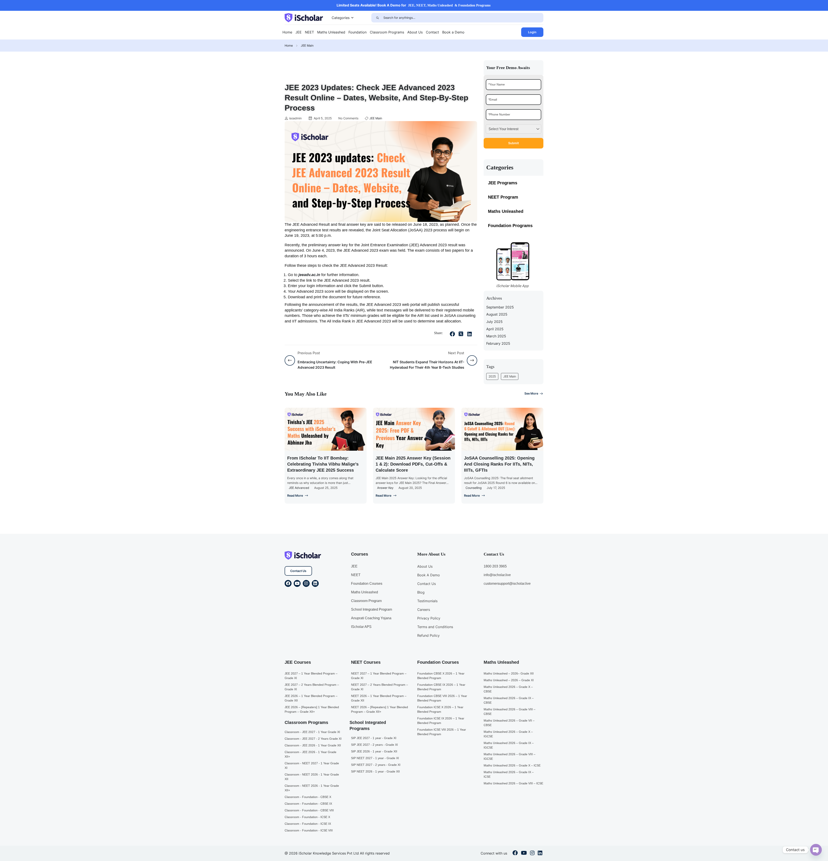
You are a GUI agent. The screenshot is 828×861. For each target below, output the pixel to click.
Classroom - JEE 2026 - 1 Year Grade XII (313, 745)
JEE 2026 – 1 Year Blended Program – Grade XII (311, 698)
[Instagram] (306, 583)
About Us (415, 32)
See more (531, 393)
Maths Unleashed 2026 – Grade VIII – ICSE (513, 783)
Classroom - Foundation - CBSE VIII (309, 810)
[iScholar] (304, 17)
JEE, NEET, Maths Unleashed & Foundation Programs (449, 5)
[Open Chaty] (816, 850)
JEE (298, 32)
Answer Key (385, 488)
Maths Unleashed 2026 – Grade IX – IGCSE (509, 745)
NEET (309, 32)
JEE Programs (502, 182)
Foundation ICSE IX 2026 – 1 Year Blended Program (440, 721)
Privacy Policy (428, 618)
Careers (423, 609)
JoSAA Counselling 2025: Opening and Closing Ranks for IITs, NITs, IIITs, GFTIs (499, 464)
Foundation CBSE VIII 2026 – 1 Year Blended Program (442, 698)
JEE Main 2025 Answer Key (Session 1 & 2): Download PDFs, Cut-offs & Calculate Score (413, 464)
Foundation (357, 32)
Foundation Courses (366, 583)
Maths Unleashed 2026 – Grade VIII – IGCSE (509, 756)
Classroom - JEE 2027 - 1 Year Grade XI (312, 732)
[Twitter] (461, 334)
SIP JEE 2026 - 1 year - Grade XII (374, 751)
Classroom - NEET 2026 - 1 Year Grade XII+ (312, 788)
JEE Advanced (299, 488)
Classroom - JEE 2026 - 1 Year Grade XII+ (310, 754)
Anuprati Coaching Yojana (371, 618)
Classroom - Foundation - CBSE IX (308, 803)
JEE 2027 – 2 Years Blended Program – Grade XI (312, 687)
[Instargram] (532, 853)
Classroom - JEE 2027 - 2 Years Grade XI (313, 738)
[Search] (377, 17)
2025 (492, 376)
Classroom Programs (387, 32)
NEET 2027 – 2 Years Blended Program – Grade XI (379, 687)
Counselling (474, 488)
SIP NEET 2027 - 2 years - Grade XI (375, 764)
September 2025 (500, 307)
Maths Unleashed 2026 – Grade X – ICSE (512, 765)
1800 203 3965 (495, 566)
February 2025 (498, 343)
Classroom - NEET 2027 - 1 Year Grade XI (312, 765)
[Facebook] (452, 334)
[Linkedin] (315, 583)
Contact (432, 32)
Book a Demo (453, 32)
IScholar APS (361, 627)
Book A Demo (428, 575)
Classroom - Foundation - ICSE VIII (309, 830)
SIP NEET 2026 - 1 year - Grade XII (375, 771)
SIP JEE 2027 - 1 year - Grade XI (373, 738)
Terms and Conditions (435, 627)
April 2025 (494, 329)
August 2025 (496, 314)
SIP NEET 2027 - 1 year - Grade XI (375, 758)
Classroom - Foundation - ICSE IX (308, 823)
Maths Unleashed (331, 32)
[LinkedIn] (469, 334)
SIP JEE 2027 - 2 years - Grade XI (374, 744)
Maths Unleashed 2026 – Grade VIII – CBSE (509, 712)
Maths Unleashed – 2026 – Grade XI (509, 680)
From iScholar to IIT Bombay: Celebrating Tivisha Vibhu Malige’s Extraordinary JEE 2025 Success (323, 464)
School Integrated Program (371, 609)
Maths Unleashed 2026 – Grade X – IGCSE (508, 734)
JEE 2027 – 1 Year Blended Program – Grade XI (311, 676)
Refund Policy (428, 635)
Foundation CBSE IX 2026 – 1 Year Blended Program (441, 687)
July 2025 (494, 321)
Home (287, 32)
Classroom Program (366, 601)
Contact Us (298, 571)
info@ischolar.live (497, 575)
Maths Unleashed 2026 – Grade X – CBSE (508, 689)
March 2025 (496, 336)
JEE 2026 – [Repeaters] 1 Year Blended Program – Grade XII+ (312, 709)
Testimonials (427, 601)
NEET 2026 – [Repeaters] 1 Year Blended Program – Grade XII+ (379, 709)
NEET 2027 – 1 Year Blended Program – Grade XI (378, 676)
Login (532, 32)
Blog (421, 592)
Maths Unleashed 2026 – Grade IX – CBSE (509, 700)
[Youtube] (297, 583)
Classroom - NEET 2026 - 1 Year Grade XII (312, 777)
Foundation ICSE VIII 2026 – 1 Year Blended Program (441, 732)
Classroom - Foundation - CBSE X (308, 797)
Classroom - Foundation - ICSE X (307, 817)
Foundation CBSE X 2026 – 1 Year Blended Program (440, 676)
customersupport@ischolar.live (507, 583)
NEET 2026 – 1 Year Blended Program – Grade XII (378, 698)
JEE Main (307, 45)
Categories (341, 18)
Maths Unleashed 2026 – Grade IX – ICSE (509, 774)
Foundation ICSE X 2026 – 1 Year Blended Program (440, 709)
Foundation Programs (510, 225)
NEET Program (503, 197)
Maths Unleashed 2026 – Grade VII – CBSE (509, 723)
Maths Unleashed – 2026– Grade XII (509, 673)
